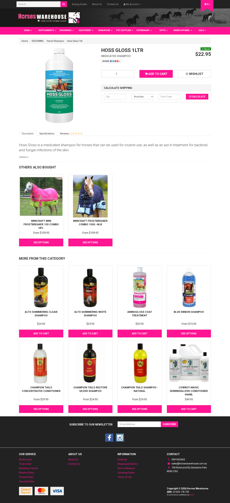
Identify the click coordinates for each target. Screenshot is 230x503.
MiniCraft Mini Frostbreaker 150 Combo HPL (41, 224)
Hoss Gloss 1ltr (75, 41)
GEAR (27, 30)
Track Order (25, 464)
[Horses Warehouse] (48, 16)
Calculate (198, 96)
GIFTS (162, 30)
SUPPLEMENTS (46, 30)
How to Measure (126, 468)
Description (28, 133)
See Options (41, 242)
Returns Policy (26, 472)
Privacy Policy (26, 477)
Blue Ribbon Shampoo (189, 311)
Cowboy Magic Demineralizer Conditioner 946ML (189, 391)
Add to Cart (157, 74)
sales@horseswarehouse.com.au (189, 463)
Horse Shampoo (55, 41)
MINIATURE (104, 30)
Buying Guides (79, 4)
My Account (25, 459)
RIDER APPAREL (182, 30)
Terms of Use (125, 477)
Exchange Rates (126, 472)
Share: (106, 61)
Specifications (46, 133)
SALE (201, 30)
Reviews (65, 133)
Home (25, 41)
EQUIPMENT (85, 30)
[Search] (63, 4)
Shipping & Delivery (128, 464)
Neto (192, 495)
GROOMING (65, 30)
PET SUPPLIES (124, 30)
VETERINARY (143, 30)
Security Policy (27, 481)
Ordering (122, 459)
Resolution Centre (28, 468)
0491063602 (178, 459)
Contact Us (113, 4)
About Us (97, 4)
